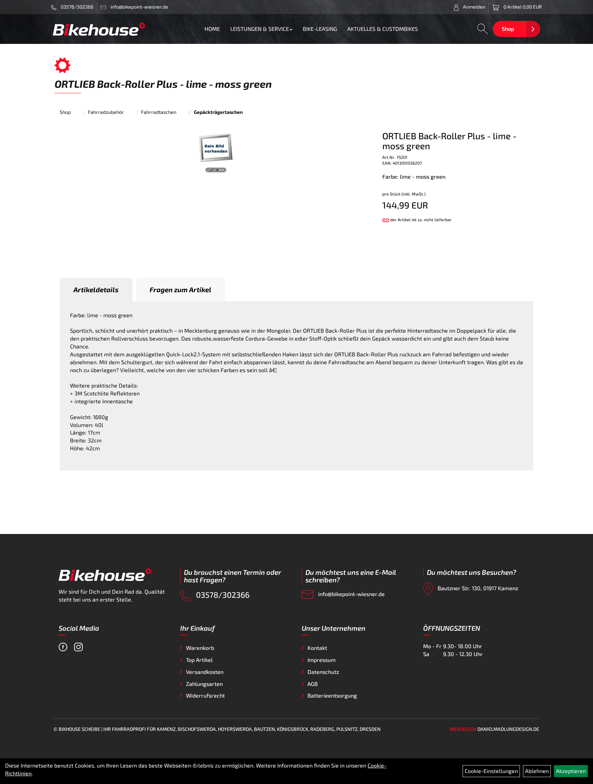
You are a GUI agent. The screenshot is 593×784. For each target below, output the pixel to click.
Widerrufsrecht (205, 695)
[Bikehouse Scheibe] (99, 29)
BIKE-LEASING (320, 28)
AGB (312, 683)
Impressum (321, 659)
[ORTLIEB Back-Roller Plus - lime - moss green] (216, 147)
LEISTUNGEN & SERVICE (259, 28)
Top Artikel (199, 659)
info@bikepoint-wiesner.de (351, 594)
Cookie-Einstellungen (491, 771)
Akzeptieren (571, 771)
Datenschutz (323, 671)
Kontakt (317, 647)
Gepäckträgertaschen (218, 112)
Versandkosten (204, 671)
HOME (212, 28)
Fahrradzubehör (106, 112)
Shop (508, 28)
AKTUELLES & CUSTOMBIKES (382, 28)
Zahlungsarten (204, 683)
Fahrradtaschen (158, 112)
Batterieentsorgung (332, 695)
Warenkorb (200, 647)
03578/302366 (76, 7)
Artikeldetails (96, 289)
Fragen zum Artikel (180, 289)
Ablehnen (537, 771)
